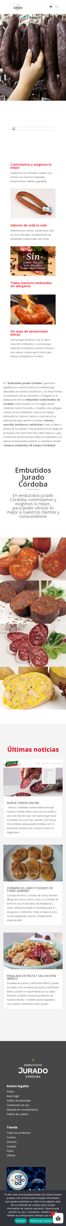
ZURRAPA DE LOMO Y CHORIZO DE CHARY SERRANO (30, 889)
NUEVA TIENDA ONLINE (23, 803)
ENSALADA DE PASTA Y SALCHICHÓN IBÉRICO (31, 977)
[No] (61, 1208)
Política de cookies (41, 1220)
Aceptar (20, 1220)
